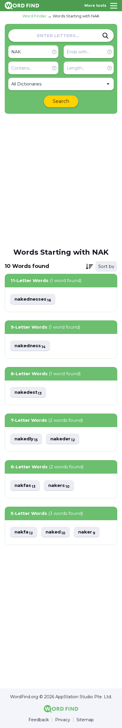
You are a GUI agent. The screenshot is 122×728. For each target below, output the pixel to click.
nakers (59, 485)
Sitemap (85, 720)
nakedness (30, 346)
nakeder (62, 439)
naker (86, 532)
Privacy (62, 720)
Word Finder (34, 16)
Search (61, 101)
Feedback (38, 720)
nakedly (26, 439)
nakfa (24, 532)
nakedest (28, 392)
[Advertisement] (61, 180)
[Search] (105, 36)
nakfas (25, 485)
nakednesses (33, 299)
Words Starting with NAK (76, 16)
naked (55, 532)
